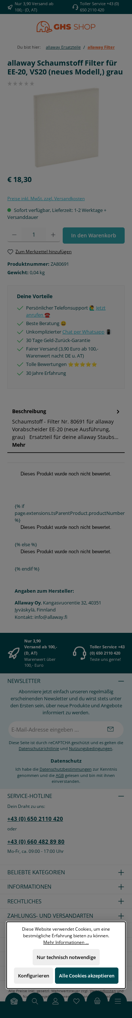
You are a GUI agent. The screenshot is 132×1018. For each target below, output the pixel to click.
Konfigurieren (33, 975)
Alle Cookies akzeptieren (86, 975)
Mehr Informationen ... (66, 942)
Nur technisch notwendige (66, 957)
